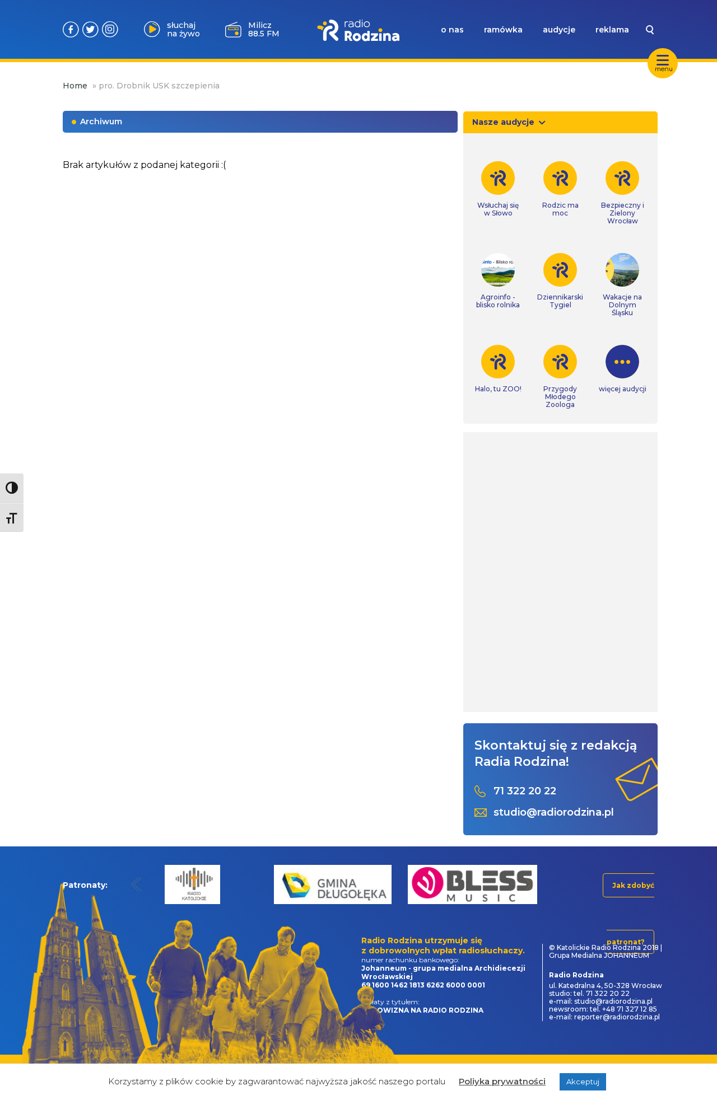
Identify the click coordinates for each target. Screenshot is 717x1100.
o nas (452, 30)
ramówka (503, 30)
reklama (612, 30)
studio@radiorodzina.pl (553, 812)
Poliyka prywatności (502, 1081)
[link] (498, 189)
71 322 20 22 (524, 791)
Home (75, 86)
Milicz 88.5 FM (264, 29)
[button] (136, 884)
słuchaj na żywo (183, 29)
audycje (559, 30)
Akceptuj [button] (582, 1081)
